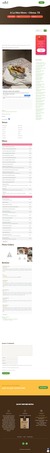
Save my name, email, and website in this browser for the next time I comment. (17, 365)
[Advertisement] (17, 37)
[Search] (45, 30)
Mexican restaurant (24, 16)
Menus (41, 2)
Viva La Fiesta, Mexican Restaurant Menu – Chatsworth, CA (40, 110)
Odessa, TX (39, 16)
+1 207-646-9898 (41, 415)
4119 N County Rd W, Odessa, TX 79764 (9, 111)
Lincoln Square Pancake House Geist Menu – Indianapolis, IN (40, 74)
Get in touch (43, 387)
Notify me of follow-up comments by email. (11, 367)
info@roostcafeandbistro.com (41, 417)
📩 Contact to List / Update (41, 50)
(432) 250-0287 (7, 114)
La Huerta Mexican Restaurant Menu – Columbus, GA (39, 78)
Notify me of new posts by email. (9, 370)
